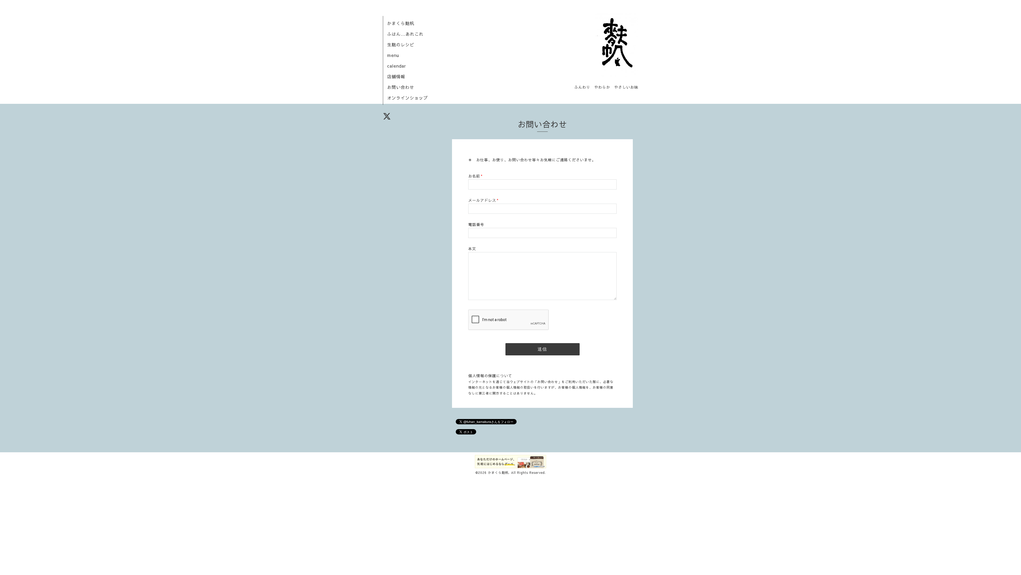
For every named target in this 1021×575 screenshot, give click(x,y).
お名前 (475, 176)
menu (393, 55)
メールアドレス (483, 200)
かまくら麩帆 (400, 23)
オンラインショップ (407, 98)
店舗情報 (396, 76)
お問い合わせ (400, 87)
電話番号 (476, 224)
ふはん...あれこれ (405, 34)
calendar (396, 66)
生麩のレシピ (400, 44)
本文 (472, 248)
